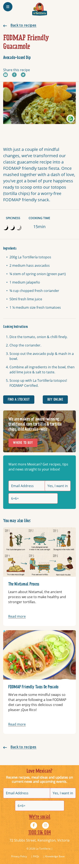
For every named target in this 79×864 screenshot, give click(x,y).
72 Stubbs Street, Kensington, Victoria (39, 840)
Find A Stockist (19, 399)
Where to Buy (23, 442)
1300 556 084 (39, 832)
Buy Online (55, 399)
